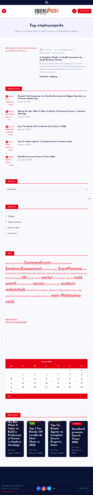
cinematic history (18, 263)
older (18, 284)
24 (11, 387)
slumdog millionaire (64, 290)
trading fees (27, 296)
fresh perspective (42, 273)
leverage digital (16, 278)
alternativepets (11, 319)
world (9, 301)
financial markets (22, 273)
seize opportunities (43, 290)
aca (55, 50)
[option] (29, 439)
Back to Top (84, 488)
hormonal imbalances (76, 273)
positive (46, 284)
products (68, 283)
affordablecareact (66, 50)
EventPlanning (70, 268)
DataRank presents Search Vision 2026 (36, 157)
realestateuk (15, 289)
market (47, 277)
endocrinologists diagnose (50, 269)
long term (38, 278)
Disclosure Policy (14, 222)
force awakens (32, 273)
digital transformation (65, 263)
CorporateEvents (37, 262)
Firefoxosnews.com (8, 491)
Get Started (84, 11)
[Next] (86, 415)
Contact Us (12, 233)
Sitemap (11, 216)
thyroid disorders (18, 296)
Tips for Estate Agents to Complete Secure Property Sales (45, 142)
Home (17, 31)
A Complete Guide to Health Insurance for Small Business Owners (50, 31)
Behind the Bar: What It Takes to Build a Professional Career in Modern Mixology (8, 432)
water (55, 295)
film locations (12, 273)
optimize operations (27, 284)
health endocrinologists (54, 273)
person (38, 283)
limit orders (30, 278)
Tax (26, 423)
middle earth (70, 278)
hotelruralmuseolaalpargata (16, 322)
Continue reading (49, 77)
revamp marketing (31, 290)
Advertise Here (14, 228)
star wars (73, 290)
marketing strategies (59, 278)
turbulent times (46, 296)
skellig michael (53, 290)
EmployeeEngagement (23, 268)
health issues (65, 273)
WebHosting (71, 295)
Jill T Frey (48, 50)
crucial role (55, 263)
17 (11, 383)
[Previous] (81, 415)
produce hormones (54, 284)
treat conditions (36, 296)
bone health (9, 263)
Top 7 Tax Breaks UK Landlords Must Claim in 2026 (42, 126)
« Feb (9, 396)
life (24, 277)
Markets (70, 423)
